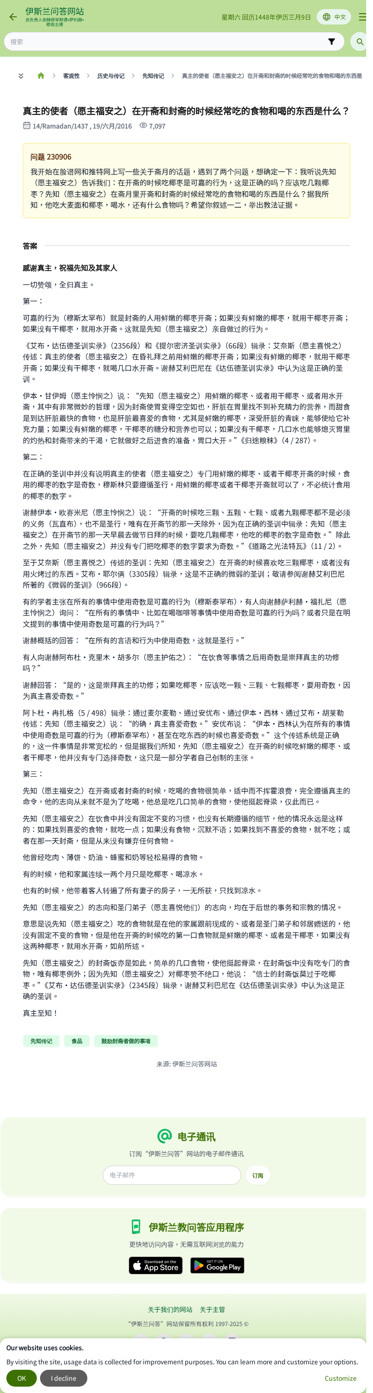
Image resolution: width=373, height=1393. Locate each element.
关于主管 (212, 1309)
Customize (341, 1378)
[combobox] (167, 41)
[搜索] (359, 41)
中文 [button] (340, 16)
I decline (63, 1378)
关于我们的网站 (170, 1309)
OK (21, 1378)
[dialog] (183, 1365)
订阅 (257, 1175)
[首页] (40, 75)
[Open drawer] (363, 16)
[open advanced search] (331, 41)
